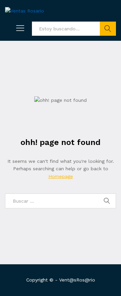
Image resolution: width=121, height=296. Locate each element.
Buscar (108, 29)
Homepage (60, 176)
